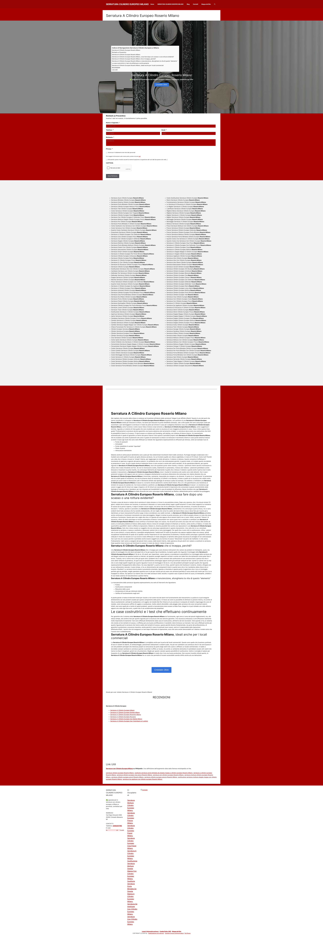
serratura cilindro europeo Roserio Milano (120, 773)
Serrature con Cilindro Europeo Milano (119, 768)
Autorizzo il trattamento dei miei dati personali (121, 152)
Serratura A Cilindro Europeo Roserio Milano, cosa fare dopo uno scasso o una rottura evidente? (143, 57)
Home (152, 4)
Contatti (195, 4)
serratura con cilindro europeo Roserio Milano (168, 775)
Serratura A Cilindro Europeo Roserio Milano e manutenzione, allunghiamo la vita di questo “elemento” (144, 61)
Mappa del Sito (206, 4)
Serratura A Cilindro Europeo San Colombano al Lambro (129, 721)
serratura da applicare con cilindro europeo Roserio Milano (142, 779)
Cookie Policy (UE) (165, 931)
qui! (140, 156)
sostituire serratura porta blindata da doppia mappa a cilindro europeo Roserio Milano (164, 773)
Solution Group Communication (174, 933)
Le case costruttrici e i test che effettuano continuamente (130, 63)
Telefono (110, 130)
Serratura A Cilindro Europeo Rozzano (123, 717)
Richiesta (110, 137)
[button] (214, 4)
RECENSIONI (116, 67)
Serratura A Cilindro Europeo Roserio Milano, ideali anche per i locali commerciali (138, 65)
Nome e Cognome (113, 123)
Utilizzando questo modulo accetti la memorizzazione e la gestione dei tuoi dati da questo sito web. (137, 159)
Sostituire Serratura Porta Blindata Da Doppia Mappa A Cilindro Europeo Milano (131, 891)
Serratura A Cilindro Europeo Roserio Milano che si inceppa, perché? (134, 59)
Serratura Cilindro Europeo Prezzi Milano (131, 831)
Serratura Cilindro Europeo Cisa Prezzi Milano (131, 843)
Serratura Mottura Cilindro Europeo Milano (131, 805)
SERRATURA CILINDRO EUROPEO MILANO (127, 4)
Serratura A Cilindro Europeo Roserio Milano (126, 50)
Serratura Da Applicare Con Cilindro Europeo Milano (132, 909)
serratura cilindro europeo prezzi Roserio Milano (127, 777)
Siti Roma (187, 933)
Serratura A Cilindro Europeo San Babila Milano (126, 719)
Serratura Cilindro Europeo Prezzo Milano (131, 818)
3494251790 (117, 826)
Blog (188, 4)
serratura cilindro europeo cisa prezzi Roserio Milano (134, 775)
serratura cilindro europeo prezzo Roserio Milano (160, 777)
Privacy (109, 149)
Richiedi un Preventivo (119, 52)
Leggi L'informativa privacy (150, 931)
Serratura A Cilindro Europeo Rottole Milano (125, 712)
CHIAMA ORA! (161, 85)
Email (164, 130)
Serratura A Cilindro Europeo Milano (122, 710)
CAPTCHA (109, 163)
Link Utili (115, 70)
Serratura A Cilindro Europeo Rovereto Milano (125, 714)
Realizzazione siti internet (156, 933)
